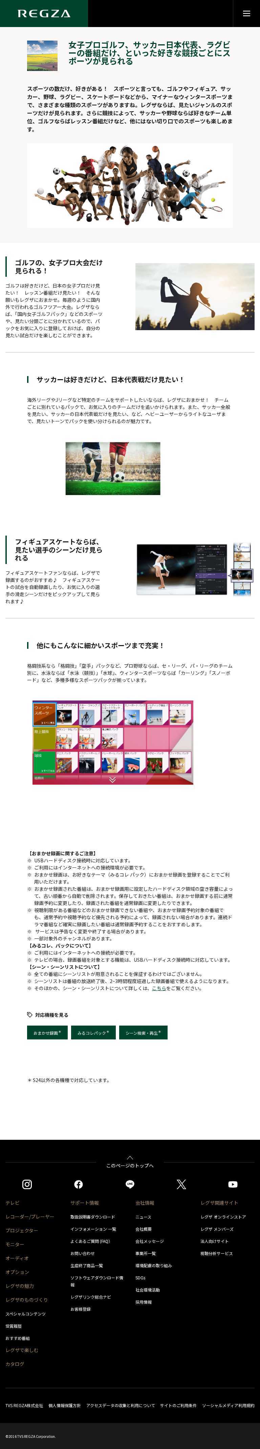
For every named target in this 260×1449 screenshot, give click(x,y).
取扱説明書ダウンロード (92, 1217)
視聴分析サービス (216, 1253)
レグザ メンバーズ (217, 1229)
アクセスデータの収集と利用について (120, 1405)
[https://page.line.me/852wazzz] (130, 1184)
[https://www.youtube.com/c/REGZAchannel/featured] (233, 1184)
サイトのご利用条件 (178, 1405)
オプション (17, 1272)
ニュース (143, 1217)
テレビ (12, 1202)
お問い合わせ (82, 1253)
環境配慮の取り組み (153, 1265)
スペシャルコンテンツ (25, 1314)
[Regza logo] (44, 13)
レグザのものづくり (26, 1299)
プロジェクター (21, 1230)
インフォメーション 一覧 (93, 1229)
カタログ (14, 1363)
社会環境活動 (147, 1290)
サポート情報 (84, 1202)
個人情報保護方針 (64, 1405)
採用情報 (143, 1302)
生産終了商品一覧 (86, 1265)
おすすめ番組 (17, 1338)
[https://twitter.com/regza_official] (181, 1184)
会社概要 (143, 1229)
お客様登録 (80, 1309)
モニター (14, 1244)
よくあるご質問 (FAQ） (91, 1241)
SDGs (140, 1277)
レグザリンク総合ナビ (90, 1297)
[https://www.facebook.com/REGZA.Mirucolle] (78, 1184)
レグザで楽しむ (22, 1350)
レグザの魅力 (19, 1285)
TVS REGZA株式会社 (24, 1405)
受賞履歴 (13, 1326)
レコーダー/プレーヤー (30, 1216)
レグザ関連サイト (219, 1202)
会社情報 (144, 1202)
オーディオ (17, 1258)
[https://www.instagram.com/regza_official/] (27, 1184)
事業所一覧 (145, 1253)
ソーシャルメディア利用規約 (228, 1405)
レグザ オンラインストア (223, 1217)
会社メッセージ (149, 1241)
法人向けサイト (214, 1241)
